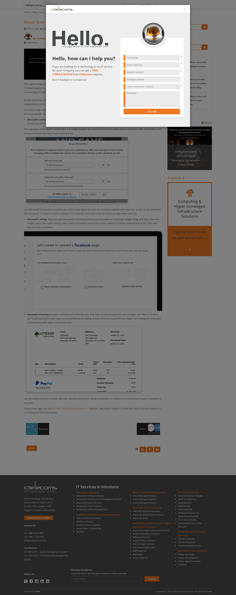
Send (151, 111)
